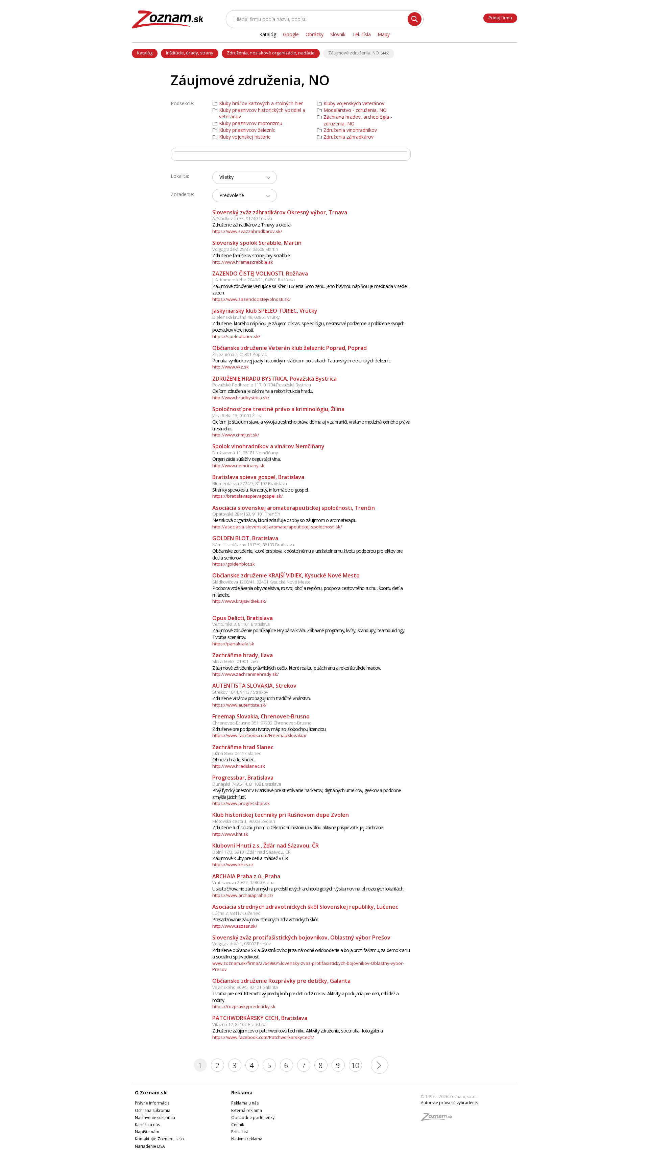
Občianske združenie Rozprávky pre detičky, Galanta (281, 980)
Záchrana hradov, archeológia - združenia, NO (357, 120)
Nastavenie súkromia (155, 1117)
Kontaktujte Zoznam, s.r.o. (160, 1139)
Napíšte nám (147, 1132)
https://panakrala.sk (233, 644)
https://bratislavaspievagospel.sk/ (247, 496)
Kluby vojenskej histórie (245, 137)
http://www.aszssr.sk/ (234, 926)
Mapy (384, 34)
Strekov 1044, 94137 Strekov (240, 692)
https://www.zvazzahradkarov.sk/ (247, 231)
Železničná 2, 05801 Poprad (239, 354)
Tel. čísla (361, 34)
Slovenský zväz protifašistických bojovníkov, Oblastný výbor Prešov (301, 937)
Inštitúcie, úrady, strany (189, 53)
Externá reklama (246, 1110)
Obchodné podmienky (252, 1117)
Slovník (337, 34)
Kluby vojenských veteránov (353, 103)
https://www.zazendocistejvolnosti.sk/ (251, 299)
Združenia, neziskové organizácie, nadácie (271, 53)
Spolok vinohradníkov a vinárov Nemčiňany (268, 446)
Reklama (242, 1092)
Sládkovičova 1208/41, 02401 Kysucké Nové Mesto (261, 582)
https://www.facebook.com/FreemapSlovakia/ (259, 735)
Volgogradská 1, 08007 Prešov (241, 944)
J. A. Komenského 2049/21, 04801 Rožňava (253, 280)
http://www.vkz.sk (230, 367)
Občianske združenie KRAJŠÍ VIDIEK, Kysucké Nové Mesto (286, 575)
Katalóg (144, 53)
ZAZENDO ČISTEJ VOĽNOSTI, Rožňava (260, 273)
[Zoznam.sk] (439, 1119)
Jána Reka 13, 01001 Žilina (237, 415)
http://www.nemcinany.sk (238, 465)
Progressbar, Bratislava (242, 777)
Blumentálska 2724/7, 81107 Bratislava (249, 483)
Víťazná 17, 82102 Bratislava (239, 1024)
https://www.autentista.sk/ (239, 705)
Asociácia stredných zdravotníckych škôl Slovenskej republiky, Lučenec (305, 906)
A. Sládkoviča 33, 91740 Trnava (242, 218)
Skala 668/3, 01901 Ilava (235, 661)
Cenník (237, 1124)
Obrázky (314, 34)
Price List (239, 1132)
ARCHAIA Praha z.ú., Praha (246, 876)
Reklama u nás (245, 1103)
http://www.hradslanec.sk (238, 766)
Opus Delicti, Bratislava (242, 618)
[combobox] (244, 177)
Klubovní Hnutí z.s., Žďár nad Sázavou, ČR (265, 845)
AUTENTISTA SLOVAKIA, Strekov (254, 685)
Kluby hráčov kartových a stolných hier (261, 103)
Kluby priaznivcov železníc (247, 130)
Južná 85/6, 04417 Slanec (236, 753)
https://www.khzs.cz (233, 864)
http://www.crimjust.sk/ (235, 435)
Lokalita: (180, 176)
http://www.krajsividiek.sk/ (239, 601)
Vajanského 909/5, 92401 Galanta (245, 987)
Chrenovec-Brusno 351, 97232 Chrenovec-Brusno (262, 723)
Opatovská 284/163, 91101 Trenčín (246, 514)
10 (355, 1065)
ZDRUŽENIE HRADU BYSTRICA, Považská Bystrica (274, 378)
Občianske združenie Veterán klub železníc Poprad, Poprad (289, 348)
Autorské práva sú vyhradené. (449, 1103)
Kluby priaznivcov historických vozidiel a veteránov (262, 113)
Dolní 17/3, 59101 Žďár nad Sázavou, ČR (251, 852)
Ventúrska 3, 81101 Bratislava (241, 624)
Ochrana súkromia (152, 1110)
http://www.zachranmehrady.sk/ (245, 674)
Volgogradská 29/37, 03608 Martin (245, 249)
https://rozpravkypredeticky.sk (243, 1006)
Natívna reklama (246, 1139)
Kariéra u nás (147, 1124)
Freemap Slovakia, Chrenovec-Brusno (261, 716)
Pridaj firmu (500, 18)
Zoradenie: (182, 194)
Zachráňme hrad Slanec (242, 747)
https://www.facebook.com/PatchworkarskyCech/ (263, 1037)
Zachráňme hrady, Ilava (242, 655)
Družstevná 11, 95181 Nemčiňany (245, 453)
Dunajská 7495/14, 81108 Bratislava (246, 784)
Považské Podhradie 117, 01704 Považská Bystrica (261, 385)
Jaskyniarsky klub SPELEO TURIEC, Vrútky (264, 310)
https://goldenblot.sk (233, 564)
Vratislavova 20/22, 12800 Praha (243, 882)
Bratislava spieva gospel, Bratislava (258, 477)
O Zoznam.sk (151, 1092)
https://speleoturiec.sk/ (236, 336)
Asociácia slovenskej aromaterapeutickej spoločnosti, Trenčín (293, 508)
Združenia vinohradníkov (350, 130)
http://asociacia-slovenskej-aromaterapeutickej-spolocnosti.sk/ (277, 527)
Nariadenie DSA (150, 1146)
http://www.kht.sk (230, 834)
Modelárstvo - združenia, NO (355, 110)
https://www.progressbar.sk (241, 803)
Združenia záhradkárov (348, 137)
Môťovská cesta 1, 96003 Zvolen (243, 821)
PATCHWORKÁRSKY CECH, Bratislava (259, 1018)
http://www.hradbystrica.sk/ (240, 398)
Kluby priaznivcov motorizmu (250, 123)
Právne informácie (152, 1103)
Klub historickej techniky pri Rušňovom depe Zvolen (280, 814)
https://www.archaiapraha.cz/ (242, 895)
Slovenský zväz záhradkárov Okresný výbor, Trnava (279, 212)
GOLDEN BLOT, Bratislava (245, 538)
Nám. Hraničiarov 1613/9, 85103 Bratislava (253, 545)
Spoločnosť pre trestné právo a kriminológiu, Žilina (278, 409)
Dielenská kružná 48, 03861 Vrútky (246, 317)
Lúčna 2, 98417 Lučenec (236, 913)
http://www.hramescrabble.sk (242, 262)
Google (291, 34)
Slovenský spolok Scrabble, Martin (257, 242)
